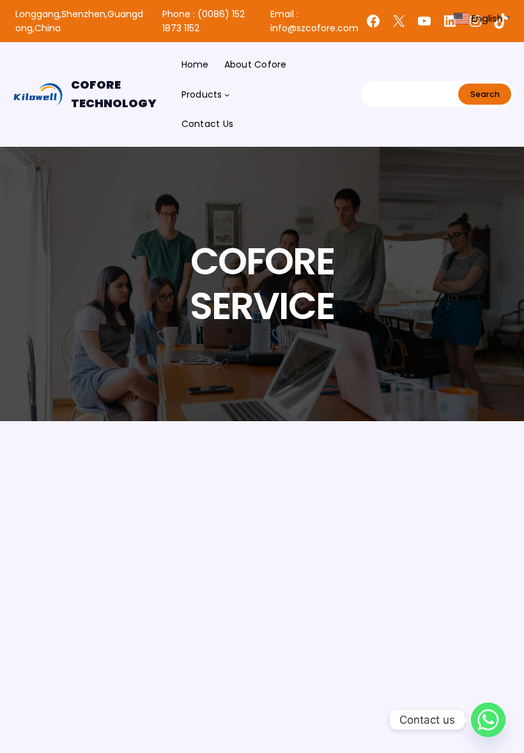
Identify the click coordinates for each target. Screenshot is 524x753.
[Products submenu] (226, 94)
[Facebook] (373, 21)
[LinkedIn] (450, 21)
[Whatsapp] (488, 720)
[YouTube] (424, 21)
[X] (398, 21)
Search (485, 94)
